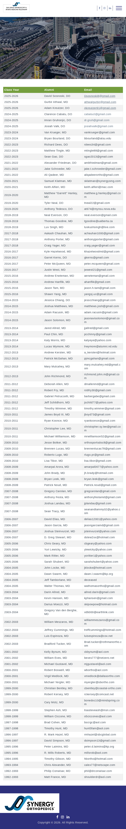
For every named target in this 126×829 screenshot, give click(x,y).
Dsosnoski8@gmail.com (99, 96)
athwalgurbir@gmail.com (100, 102)
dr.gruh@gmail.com (97, 120)
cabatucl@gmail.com (97, 114)
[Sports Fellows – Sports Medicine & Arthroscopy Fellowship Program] (16, 7)
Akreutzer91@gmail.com (100, 108)
